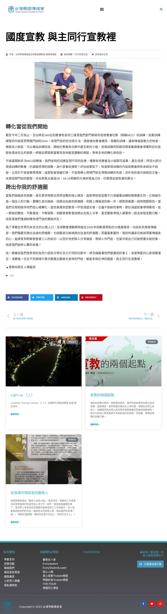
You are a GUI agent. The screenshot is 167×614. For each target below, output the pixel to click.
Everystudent (50, 563)
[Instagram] (160, 603)
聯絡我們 (9, 568)
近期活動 (9, 563)
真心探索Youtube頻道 (55, 575)
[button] (102, 9)
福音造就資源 (12, 572)
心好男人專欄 (12, 580)
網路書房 (9, 576)
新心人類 (48, 572)
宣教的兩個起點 (102, 395)
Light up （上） (22, 395)
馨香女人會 (49, 559)
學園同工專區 (50, 588)
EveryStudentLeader (55, 567)
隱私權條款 (10, 585)
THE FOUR (49, 584)
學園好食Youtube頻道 (55, 579)
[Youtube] (151, 603)
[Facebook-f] (143, 603)
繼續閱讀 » (15, 414)
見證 (11, 275)
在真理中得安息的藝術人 (29, 493)
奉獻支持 (9, 559)
